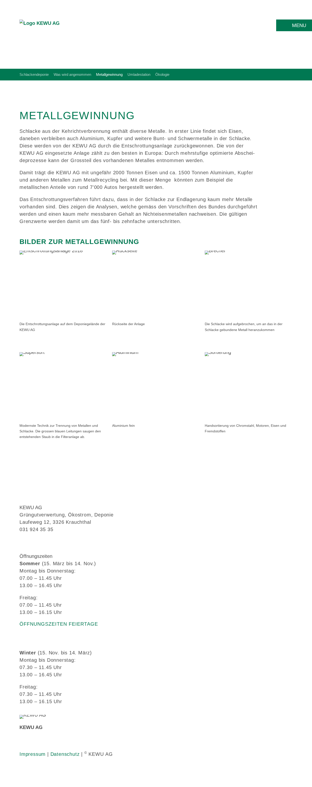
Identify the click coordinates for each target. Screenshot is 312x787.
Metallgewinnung (109, 74)
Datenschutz (65, 754)
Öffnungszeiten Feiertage (59, 624)
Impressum (33, 754)
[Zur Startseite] (40, 29)
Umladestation (138, 74)
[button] (294, 25)
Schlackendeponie (34, 74)
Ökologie (162, 74)
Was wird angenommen (72, 74)
